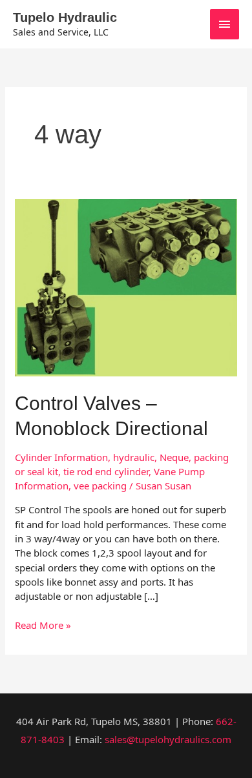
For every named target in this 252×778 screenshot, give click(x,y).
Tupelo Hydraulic (65, 17)
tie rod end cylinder (106, 471)
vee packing (100, 485)
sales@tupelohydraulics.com (168, 739)
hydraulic (133, 457)
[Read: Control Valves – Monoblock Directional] (126, 286)
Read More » (43, 624)
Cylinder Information (61, 457)
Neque (174, 457)
